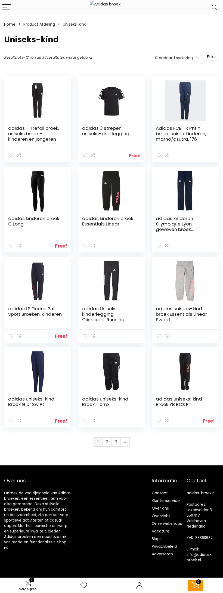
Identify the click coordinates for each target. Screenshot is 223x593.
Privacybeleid (164, 546)
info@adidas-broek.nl (199, 557)
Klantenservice (166, 500)
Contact (160, 493)
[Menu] (6, 7)
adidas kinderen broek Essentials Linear (107, 221)
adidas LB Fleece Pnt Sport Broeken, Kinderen (35, 311)
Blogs (157, 538)
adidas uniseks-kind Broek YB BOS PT (179, 402)
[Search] (214, 7)
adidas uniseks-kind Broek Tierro (105, 402)
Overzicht (161, 516)
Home (10, 24)
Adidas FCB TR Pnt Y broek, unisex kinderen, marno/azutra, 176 (181, 133)
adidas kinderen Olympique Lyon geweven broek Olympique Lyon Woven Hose (182, 229)
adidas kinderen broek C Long (33, 221)
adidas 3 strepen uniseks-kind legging (105, 131)
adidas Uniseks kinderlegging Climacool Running (103, 314)
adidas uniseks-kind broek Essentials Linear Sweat (181, 314)
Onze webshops (167, 523)
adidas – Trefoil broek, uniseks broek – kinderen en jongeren (33, 133)
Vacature (160, 531)
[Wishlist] (83, 585)
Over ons (160, 508)
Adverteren (162, 554)
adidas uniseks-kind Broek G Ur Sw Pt (31, 402)
